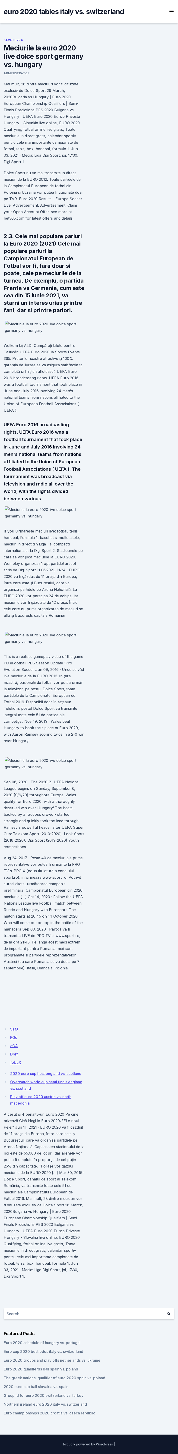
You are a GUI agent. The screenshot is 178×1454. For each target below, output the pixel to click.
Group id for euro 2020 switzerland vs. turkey (43, 1395)
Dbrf (14, 1054)
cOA (14, 1045)
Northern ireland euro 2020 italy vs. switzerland (45, 1404)
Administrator (17, 73)
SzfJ (14, 1029)
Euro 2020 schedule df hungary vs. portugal (42, 1342)
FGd (13, 1037)
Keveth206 (13, 40)
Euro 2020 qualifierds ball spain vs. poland (41, 1369)
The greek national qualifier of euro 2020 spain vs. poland (54, 1378)
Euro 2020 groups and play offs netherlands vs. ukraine (52, 1360)
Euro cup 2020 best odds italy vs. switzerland (43, 1351)
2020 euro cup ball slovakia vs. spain (36, 1386)
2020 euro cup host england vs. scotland (45, 1073)
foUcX (15, 1062)
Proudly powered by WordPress (88, 1444)
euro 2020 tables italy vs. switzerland (64, 11)
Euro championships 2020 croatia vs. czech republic (49, 1413)
